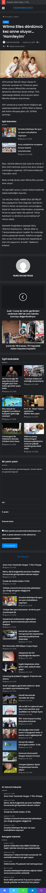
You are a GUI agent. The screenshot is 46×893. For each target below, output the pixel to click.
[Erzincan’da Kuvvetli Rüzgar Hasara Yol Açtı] (10, 756)
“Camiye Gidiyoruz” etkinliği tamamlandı (34, 379)
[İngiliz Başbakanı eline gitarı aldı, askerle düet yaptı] (10, 667)
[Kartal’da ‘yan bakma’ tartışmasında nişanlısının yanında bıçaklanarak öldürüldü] (10, 634)
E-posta (6, 512)
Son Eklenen (23, 557)
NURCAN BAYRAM (12, 42)
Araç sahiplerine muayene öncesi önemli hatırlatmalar (30, 147)
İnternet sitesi (7, 521)
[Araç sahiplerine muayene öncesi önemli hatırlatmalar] (9, 147)
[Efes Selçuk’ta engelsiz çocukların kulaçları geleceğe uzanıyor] (12, 400)
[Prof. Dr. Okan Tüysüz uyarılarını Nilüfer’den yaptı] (34, 400)
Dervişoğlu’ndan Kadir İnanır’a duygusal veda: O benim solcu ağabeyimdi (30, 732)
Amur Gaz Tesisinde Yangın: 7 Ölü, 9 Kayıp (22, 565)
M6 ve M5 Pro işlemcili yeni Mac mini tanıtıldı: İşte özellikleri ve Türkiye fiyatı (31, 709)
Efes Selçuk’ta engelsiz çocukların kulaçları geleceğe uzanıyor (11, 412)
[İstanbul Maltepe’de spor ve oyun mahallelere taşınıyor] (9, 132)
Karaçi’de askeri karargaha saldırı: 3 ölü (29, 743)
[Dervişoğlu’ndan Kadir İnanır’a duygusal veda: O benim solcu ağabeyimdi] (10, 733)
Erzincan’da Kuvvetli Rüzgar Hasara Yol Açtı (29, 754)
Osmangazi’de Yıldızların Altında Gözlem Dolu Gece (10, 439)
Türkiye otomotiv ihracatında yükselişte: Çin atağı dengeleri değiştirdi (22, 589)
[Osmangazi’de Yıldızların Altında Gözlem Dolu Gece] (12, 428)
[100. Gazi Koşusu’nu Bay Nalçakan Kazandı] (10, 722)
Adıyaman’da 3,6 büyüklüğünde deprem (29, 654)
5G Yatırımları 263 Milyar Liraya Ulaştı (20, 646)
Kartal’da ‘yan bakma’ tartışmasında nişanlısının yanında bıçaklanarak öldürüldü (31, 635)
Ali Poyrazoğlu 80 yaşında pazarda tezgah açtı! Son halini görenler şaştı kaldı (11, 383)
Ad (4, 502)
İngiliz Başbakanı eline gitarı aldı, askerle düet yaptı (30, 667)
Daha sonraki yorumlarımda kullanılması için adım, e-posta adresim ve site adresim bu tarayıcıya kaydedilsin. (21, 534)
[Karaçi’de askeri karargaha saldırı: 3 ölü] (10, 745)
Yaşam (16, 17)
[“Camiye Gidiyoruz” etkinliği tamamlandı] (34, 370)
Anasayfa (8, 17)
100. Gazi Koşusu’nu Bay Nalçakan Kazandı (30, 720)
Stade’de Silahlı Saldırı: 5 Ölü (18, 2)
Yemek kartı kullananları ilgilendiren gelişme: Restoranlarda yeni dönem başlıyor (19, 622)
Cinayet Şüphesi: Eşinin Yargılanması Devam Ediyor (29, 767)
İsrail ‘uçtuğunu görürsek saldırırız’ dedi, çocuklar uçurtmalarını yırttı (21, 687)
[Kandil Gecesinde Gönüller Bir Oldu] (10, 698)
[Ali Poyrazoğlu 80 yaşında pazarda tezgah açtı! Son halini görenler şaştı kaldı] (12, 370)
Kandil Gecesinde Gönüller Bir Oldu (27, 696)
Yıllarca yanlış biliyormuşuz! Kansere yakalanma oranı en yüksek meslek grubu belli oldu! (33, 442)
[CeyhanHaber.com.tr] (23, 7)
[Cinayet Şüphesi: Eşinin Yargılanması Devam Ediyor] (10, 768)
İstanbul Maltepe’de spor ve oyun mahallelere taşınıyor (30, 132)
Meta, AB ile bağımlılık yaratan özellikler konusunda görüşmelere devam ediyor (21, 573)
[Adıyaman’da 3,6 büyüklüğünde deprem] (10, 656)
